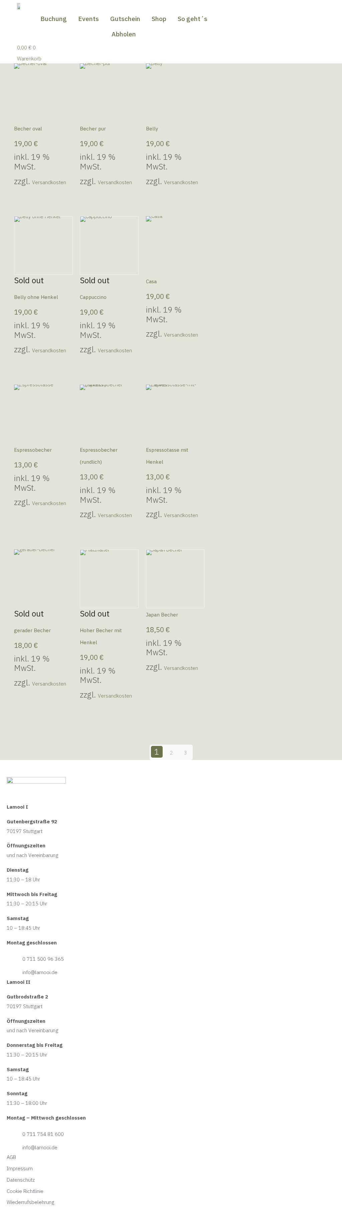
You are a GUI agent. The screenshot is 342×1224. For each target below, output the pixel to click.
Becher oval (28, 128)
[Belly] (175, 92)
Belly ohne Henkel (36, 297)
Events (88, 19)
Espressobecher (33, 450)
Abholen (124, 34)
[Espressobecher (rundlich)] (109, 414)
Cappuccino (93, 297)
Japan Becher (162, 614)
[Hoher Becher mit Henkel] (109, 578)
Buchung (53, 19)
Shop (159, 19)
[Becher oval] (43, 92)
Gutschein (125, 19)
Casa (151, 281)
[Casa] (175, 245)
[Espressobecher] (43, 414)
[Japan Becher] (175, 578)
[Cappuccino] (109, 245)
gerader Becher (32, 630)
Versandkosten (49, 182)
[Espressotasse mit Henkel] (175, 414)
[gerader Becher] (43, 578)
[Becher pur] (109, 92)
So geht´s (192, 19)
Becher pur (93, 128)
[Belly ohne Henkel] (43, 245)
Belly (152, 128)
